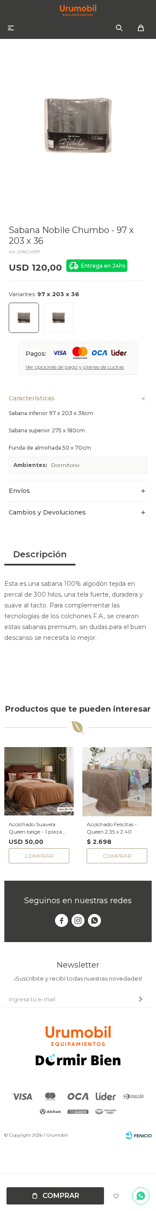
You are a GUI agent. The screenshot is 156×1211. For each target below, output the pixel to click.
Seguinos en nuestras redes (78, 900)
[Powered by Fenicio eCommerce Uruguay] (139, 1135)
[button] (119, 28)
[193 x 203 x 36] (58, 318)
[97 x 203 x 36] (24, 318)
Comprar (60, 1196)
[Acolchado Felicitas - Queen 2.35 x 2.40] (117, 781)
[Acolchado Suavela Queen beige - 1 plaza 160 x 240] (39, 781)
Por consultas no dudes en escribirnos (141, 1196)
